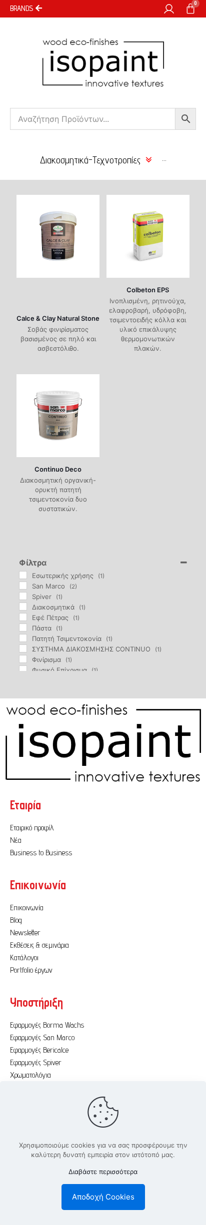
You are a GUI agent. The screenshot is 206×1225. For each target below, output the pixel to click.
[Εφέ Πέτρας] (23, 617)
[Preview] (88, 220)
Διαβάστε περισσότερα (103, 1172)
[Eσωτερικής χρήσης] (23, 575)
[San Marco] (23, 586)
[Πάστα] (23, 627)
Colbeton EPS (147, 290)
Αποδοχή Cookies (103, 1197)
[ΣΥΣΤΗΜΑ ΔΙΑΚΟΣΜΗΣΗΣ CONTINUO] (23, 648)
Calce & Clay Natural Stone (58, 318)
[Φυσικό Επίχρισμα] (23, 669)
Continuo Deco (58, 469)
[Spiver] (23, 596)
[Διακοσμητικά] (23, 607)
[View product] (88, 206)
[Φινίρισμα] (23, 659)
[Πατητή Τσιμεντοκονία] (23, 638)
